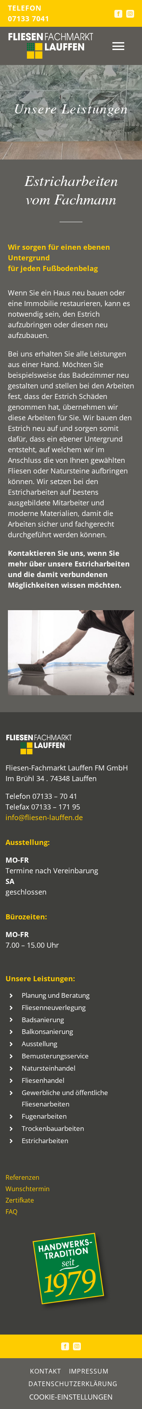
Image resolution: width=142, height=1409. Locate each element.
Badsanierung (43, 1019)
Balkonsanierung (47, 1031)
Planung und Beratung (56, 995)
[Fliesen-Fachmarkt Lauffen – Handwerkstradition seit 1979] (71, 1235)
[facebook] (118, 14)
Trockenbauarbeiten (53, 1128)
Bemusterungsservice (55, 1055)
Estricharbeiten (45, 1140)
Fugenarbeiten (44, 1116)
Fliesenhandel (43, 1080)
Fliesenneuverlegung (54, 1007)
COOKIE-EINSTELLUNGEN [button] (71, 1397)
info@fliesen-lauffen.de (44, 817)
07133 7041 (28, 18)
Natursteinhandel (48, 1068)
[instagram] (130, 14)
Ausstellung (39, 1043)
